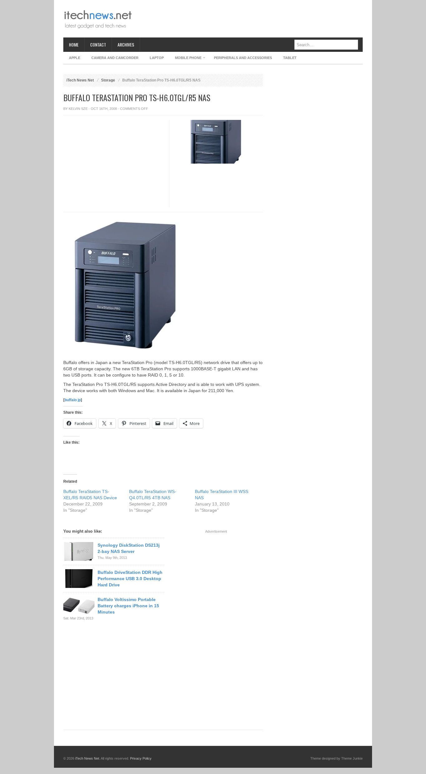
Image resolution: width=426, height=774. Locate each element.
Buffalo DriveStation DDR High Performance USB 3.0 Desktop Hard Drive (130, 578)
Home (74, 44)
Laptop (157, 58)
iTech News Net (80, 80)
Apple (74, 58)
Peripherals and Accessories (243, 58)
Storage (108, 80)
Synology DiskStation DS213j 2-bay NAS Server (129, 548)
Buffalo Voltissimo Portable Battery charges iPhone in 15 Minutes (128, 605)
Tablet (290, 58)
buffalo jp (73, 400)
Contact (98, 44)
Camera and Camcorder (114, 58)
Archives (126, 44)
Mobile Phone (185, 59)
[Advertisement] (249, 19)
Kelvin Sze (78, 109)
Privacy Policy (141, 758)
